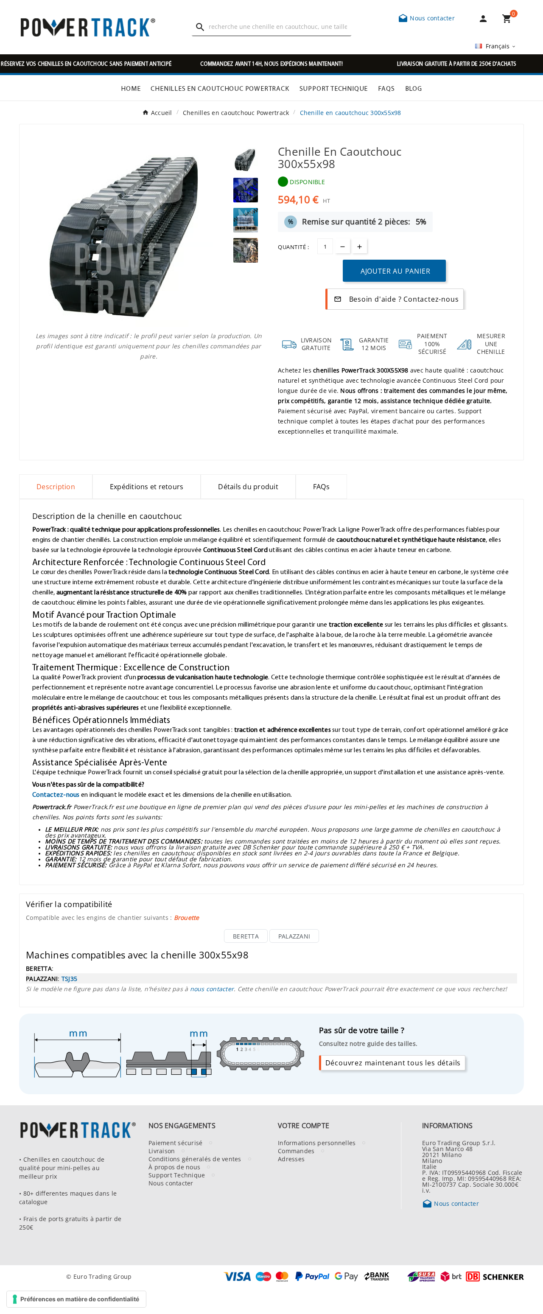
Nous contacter (426, 18)
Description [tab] (55, 486)
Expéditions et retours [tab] (147, 486)
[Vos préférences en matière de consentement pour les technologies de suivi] (76, 1299)
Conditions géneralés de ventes (194, 1159)
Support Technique (176, 1175)
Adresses (291, 1159)
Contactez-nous (56, 794)
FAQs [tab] (321, 486)
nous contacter (212, 989)
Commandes (296, 1151)
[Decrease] (342, 245)
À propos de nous (174, 1167)
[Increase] (359, 245)
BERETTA (246, 936)
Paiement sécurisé (175, 1143)
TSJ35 (69, 978)
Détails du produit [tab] (248, 486)
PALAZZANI (294, 936)
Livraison (161, 1151)
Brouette (186, 917)
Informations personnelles (316, 1143)
